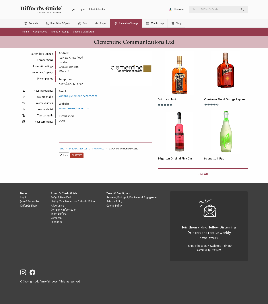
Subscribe (77, 155)
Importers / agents (42, 72)
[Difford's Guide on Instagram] (24, 273)
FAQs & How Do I (61, 197)
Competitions (45, 60)
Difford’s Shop (28, 205)
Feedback (56, 221)
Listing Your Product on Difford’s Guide (73, 201)
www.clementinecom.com (75, 108)
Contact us (57, 217)
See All (203, 174)
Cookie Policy (114, 205)
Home (61, 149)
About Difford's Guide (64, 193)
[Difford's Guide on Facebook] (34, 273)
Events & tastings (43, 66)
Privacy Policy (114, 201)
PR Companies (98, 149)
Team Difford (58, 213)
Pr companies (45, 78)
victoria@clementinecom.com (78, 96)
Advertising (57, 205)
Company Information (63, 209)
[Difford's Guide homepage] (41, 9)
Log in (23, 197)
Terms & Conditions (118, 193)
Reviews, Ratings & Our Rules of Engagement (132, 197)
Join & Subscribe (29, 201)
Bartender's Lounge (42, 53)
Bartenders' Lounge (78, 149)
